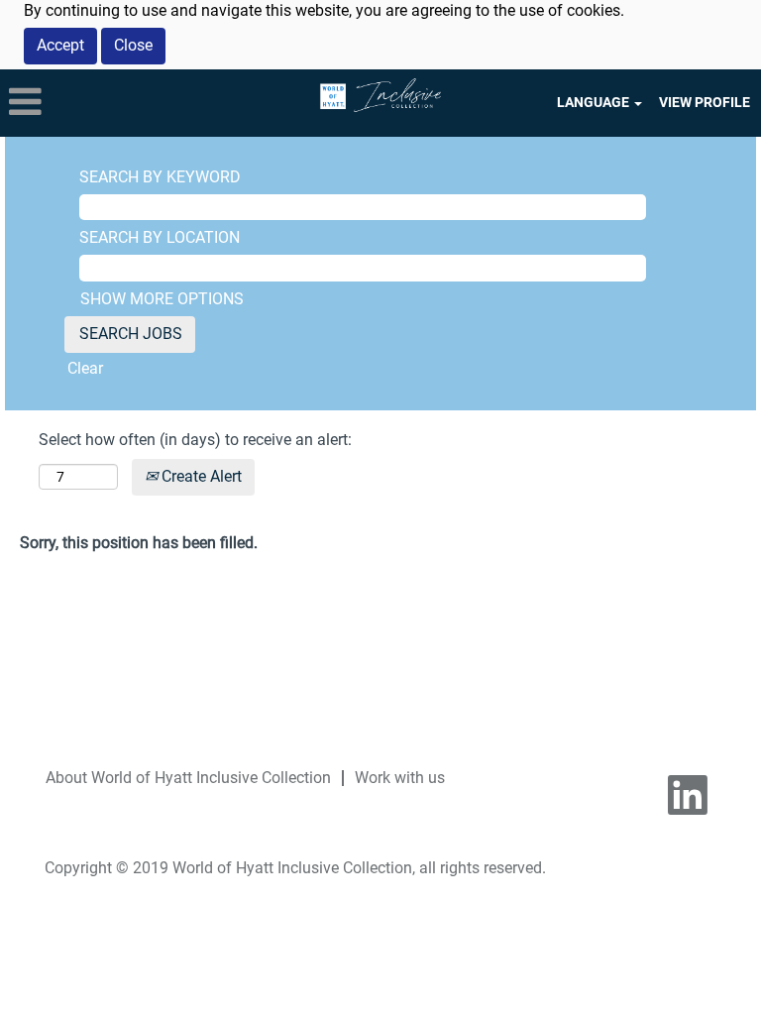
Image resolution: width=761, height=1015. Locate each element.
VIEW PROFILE (704, 102)
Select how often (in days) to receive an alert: (195, 439)
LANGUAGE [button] (594, 102)
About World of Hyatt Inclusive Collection (188, 777)
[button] (127, 103)
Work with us (400, 777)
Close (133, 45)
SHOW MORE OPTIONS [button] (162, 298)
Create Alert (200, 476)
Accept (60, 45)
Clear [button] (85, 368)
